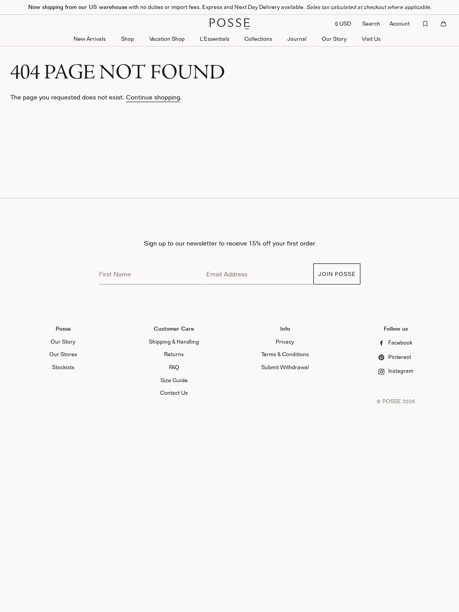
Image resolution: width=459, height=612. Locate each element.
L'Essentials (215, 38)
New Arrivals (90, 38)
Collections (258, 38)
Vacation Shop (167, 38)
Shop (127, 38)
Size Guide (174, 380)
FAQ (174, 367)
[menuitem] (89, 40)
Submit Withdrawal (285, 367)
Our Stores (63, 354)
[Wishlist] (425, 24)
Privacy (285, 341)
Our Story (334, 38)
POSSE (391, 401)
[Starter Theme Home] (229, 23)
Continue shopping (153, 97)
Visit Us (371, 38)
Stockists (63, 367)
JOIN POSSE (336, 274)
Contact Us (174, 392)
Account (400, 23)
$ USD (343, 23)
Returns (174, 354)
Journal (297, 38)
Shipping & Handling (174, 341)
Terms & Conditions (285, 354)
